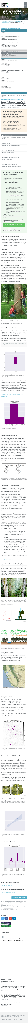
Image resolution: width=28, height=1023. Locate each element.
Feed (21, 1019)
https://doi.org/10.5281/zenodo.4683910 (9, 909)
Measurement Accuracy (8, 152)
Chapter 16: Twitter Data (6, 78)
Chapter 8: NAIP (4, 63)
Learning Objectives (8, 140)
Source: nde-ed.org (8, 559)
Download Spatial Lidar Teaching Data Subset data (14, 225)
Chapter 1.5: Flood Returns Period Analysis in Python (11, 36)
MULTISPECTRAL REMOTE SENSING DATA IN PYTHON (11, 60)
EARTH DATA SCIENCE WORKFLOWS (8, 81)
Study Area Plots (6, 162)
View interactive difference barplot (11, 166)
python (25, 901)
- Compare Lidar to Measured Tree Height (9, 55)
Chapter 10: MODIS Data (6, 65)
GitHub (15, 1019)
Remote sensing (6, 902)
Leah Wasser (3, 107)
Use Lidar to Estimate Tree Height (10, 157)
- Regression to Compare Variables (8, 56)
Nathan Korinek (16, 107)
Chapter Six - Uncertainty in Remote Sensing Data (13, 138)
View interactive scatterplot (9, 164)
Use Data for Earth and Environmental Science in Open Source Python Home (14, 96)
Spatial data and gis (18, 902)
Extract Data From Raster (19, 897)
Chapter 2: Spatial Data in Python (7, 40)
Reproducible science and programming (14, 901)
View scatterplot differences (8, 892)
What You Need (7, 143)
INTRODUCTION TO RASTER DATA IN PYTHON (9, 45)
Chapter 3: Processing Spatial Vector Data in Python (10, 42)
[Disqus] (14, 954)
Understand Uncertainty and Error (11, 145)
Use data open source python (15, 21)
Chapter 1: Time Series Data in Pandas (8, 35)
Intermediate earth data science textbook (11, 28)
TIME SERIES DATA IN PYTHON (7, 33)
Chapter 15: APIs (4, 77)
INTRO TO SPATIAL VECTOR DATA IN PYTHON (9, 39)
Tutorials (18, 4)
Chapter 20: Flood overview (6, 87)
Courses (7, 21)
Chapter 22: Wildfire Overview (7, 90)
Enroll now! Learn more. (9, 16)
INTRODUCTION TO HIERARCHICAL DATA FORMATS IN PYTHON (12, 70)
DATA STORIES (4, 86)
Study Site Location (7, 159)
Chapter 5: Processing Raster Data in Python (9, 47)
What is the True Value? (8, 150)
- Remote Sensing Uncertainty (7, 53)
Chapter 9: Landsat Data (6, 64)
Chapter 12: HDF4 (5, 71)
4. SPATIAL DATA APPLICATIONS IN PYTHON (10, 50)
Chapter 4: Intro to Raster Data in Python (9, 46)
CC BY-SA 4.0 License (8, 908)
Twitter (9, 1019)
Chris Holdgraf (9, 107)
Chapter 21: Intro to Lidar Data (7, 88)
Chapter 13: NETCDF (5, 72)
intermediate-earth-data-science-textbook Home (12, 99)
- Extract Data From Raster (6, 54)
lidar (11, 902)
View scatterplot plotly (6, 885)
